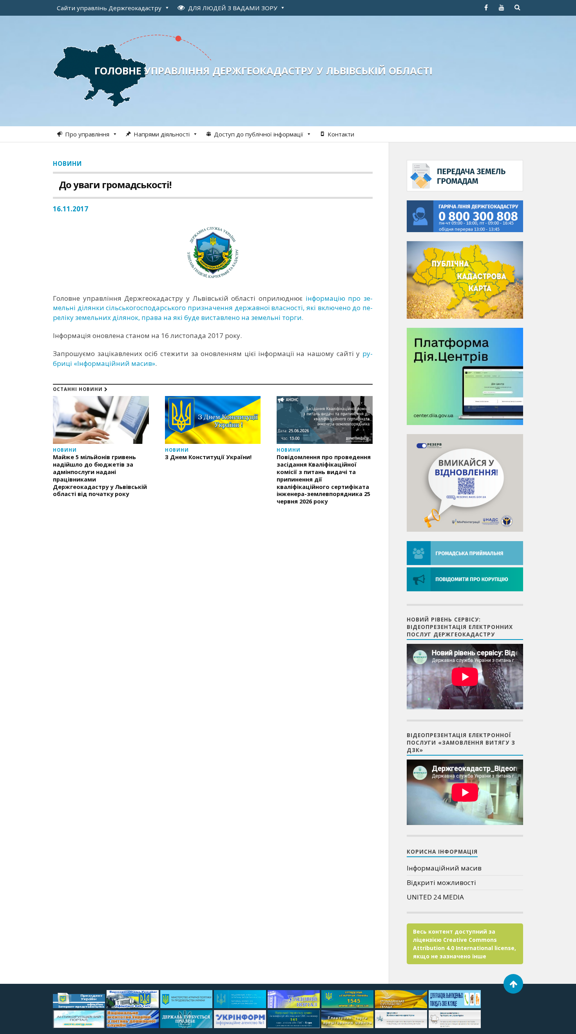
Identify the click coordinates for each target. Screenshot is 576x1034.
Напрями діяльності (162, 134)
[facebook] (486, 7)
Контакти (341, 134)
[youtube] (501, 7)
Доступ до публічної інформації (258, 134)
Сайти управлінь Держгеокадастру (109, 8)
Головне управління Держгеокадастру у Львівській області (263, 70)
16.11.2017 (70, 208)
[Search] (517, 7)
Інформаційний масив (444, 867)
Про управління (87, 134)
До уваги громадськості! (115, 184)
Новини (67, 163)
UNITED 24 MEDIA (435, 896)
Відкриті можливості (441, 882)
